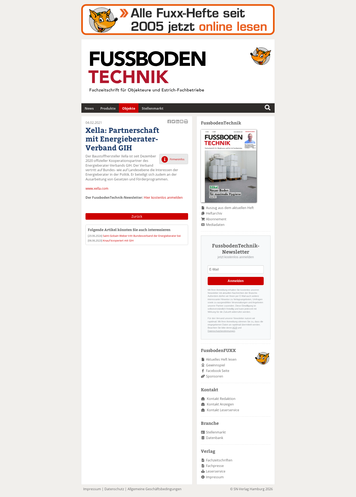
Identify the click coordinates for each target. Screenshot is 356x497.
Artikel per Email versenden (182, 123)
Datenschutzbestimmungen (221, 331)
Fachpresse (215, 465)
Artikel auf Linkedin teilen (178, 123)
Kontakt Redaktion (221, 398)
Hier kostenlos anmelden (163, 197)
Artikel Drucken (186, 123)
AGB (234, 327)
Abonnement (216, 219)
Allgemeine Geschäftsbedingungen (155, 489)
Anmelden (236, 281)
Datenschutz (114, 489)
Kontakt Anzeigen (220, 404)
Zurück (136, 216)
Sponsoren (214, 376)
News (89, 108)
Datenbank (214, 437)
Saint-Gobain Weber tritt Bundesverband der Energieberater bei (142, 236)
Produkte (108, 108)
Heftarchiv (214, 213)
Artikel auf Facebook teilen (169, 123)
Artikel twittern (174, 123)
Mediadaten (215, 224)
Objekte (128, 108)
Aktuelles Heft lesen (221, 359)
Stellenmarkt (152, 108)
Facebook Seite (217, 370)
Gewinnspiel (215, 365)
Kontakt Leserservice (223, 410)
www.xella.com (96, 188)
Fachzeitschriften (219, 460)
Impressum (215, 477)
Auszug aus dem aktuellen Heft (230, 208)
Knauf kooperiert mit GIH (118, 240)
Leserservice (215, 471)
